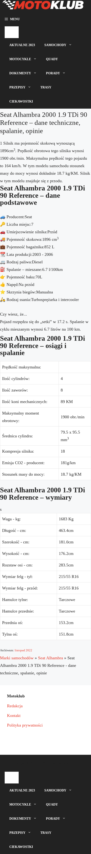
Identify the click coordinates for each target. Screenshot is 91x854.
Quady (52, 59)
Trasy (45, 87)
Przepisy (17, 87)
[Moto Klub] (43, 6)
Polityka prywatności (25, 725)
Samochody (55, 45)
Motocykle (20, 59)
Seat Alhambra (50, 658)
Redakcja (15, 706)
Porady (53, 73)
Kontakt (14, 715)
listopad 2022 (23, 650)
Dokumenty (20, 73)
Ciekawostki (21, 101)
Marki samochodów (17, 658)
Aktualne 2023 (22, 45)
